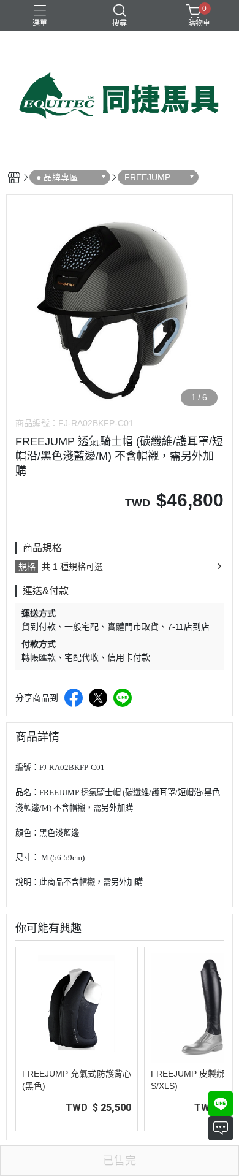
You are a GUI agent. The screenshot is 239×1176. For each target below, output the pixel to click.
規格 (27, 566)
